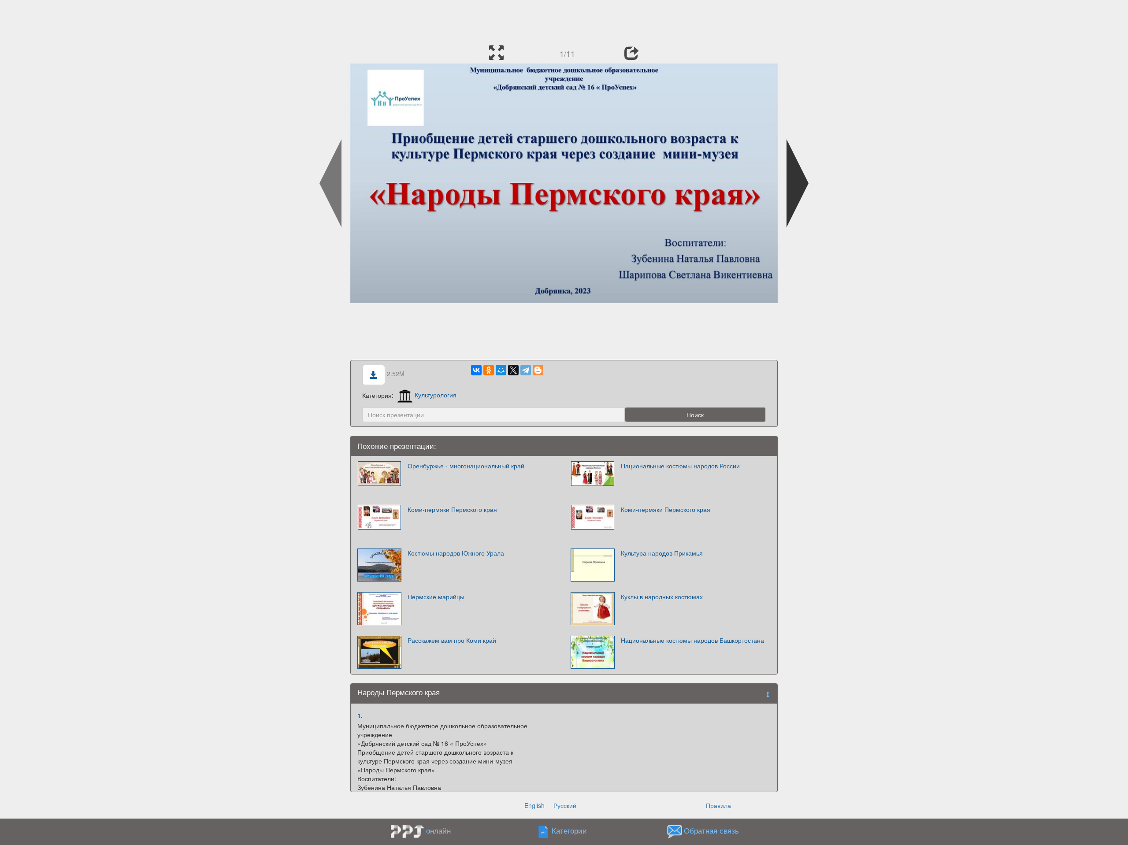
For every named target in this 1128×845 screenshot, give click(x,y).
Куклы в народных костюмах (662, 596)
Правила (718, 805)
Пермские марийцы (436, 596)
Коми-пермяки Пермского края (452, 509)
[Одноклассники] (488, 370)
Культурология (435, 394)
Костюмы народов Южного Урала (456, 553)
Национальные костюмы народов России (680, 465)
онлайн (438, 830)
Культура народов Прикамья (662, 553)
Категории (569, 830)
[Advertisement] (564, 20)
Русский (564, 805)
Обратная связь (711, 830)
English (534, 805)
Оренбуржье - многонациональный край (466, 465)
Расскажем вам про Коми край (452, 640)
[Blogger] (538, 370)
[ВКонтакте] (476, 370)
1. (360, 715)
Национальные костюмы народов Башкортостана (692, 640)
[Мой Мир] (501, 370)
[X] (513, 370)
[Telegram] (525, 370)
